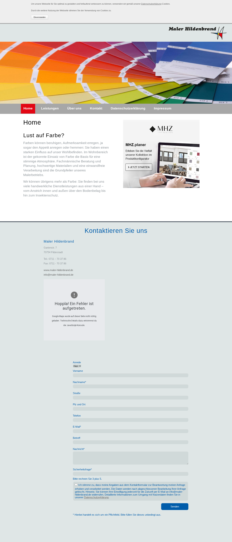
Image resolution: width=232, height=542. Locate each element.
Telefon (77, 415)
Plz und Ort (79, 404)
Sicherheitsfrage (82, 469)
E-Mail (77, 426)
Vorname (78, 370)
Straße (76, 393)
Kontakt (96, 108)
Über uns (74, 108)
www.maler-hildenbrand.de (58, 270)
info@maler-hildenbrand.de (58, 274)
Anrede (77, 362)
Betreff (76, 437)
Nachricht (79, 449)
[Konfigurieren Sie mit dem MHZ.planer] (161, 187)
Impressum (162, 108)
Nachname (79, 382)
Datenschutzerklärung (151, 4)
